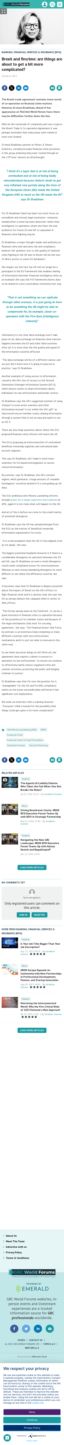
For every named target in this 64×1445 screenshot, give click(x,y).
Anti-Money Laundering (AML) (22, 729)
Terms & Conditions (17, 1257)
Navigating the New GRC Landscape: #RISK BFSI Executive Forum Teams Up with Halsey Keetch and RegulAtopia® (40, 844)
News (24, 805)
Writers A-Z (32, 1347)
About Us (11, 1235)
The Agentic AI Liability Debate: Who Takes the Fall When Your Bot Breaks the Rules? (41, 786)
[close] (62, 80)
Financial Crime (14, 734)
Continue (32, 1419)
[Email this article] (26, 88)
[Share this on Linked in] (19, 88)
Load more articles (32, 867)
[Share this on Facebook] (5, 88)
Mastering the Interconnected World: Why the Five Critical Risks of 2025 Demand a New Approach (40, 1006)
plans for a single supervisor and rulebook (34, 499)
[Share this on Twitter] (12, 88)
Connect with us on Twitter (26, 1328)
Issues (21, 1340)
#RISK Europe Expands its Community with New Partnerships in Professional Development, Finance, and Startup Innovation (41, 975)
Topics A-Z (49, 1344)
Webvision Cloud (39, 1356)
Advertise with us (16, 1246)
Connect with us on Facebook (14, 1328)
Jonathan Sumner (53, 794)
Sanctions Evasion (16, 745)
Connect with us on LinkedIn (38, 1328)
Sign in (20, 80)
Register (39, 914)
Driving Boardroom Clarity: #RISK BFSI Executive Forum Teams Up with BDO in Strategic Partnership (41, 813)
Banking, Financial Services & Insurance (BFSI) (31, 52)
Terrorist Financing (38, 745)
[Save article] (59, 88)
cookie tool (37, 1402)
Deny (32, 1412)
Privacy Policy (14, 1252)
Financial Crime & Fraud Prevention (25, 740)
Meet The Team (15, 1241)
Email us (49, 1328)
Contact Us (36, 1340)
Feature (25, 778)
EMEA (43, 729)
